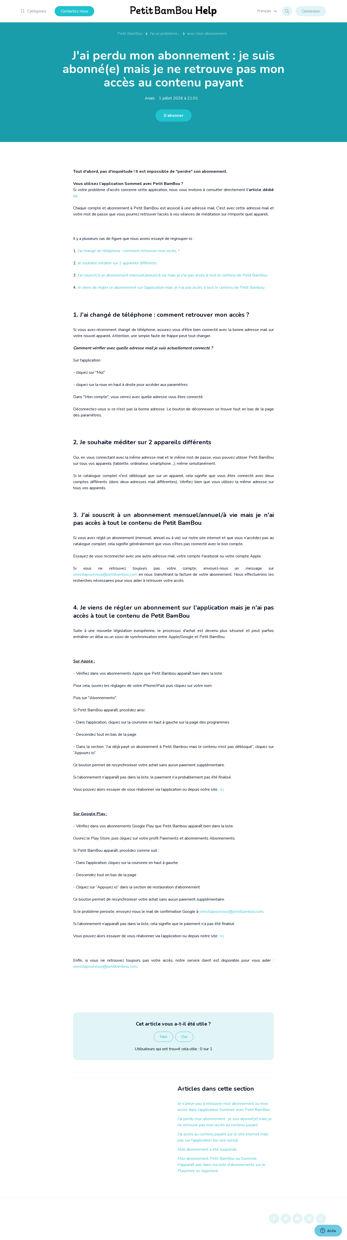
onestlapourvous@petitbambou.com (105, 574)
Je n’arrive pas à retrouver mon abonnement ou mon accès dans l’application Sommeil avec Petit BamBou (224, 1107)
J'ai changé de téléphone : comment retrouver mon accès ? (128, 251)
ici (222, 789)
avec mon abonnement (207, 33)
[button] (267, 11)
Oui (184, 1037)
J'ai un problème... (165, 33)
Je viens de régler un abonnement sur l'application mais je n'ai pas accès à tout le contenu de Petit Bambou (170, 287)
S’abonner (173, 115)
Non (163, 1037)
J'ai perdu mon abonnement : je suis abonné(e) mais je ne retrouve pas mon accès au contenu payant (225, 1122)
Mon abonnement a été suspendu (207, 1149)
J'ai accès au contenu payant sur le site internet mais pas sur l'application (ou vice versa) (223, 1137)
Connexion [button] (311, 11)
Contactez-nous (74, 11)
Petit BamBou (130, 33)
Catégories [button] (36, 11)
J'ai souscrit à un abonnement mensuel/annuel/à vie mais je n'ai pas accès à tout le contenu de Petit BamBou (172, 275)
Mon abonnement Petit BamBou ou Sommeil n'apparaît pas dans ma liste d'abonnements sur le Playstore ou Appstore (221, 1165)
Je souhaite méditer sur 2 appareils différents (117, 263)
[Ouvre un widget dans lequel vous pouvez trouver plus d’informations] (328, 1231)
